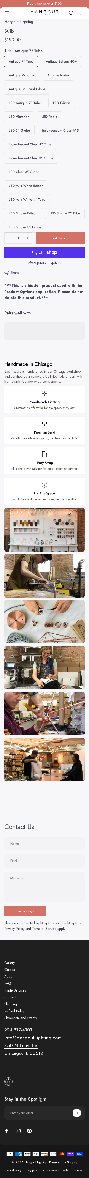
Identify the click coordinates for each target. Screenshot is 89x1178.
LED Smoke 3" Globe (25, 227)
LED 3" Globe (19, 130)
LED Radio (49, 116)
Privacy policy (31, 1170)
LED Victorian (19, 116)
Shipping (10, 1004)
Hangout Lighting (18, 22)
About (8, 977)
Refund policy (13, 1170)
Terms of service (50, 1170)
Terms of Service (44, 928)
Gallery (9, 963)
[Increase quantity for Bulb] (27, 238)
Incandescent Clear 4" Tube (30, 144)
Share (14, 272)
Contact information (72, 1170)
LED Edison (61, 102)
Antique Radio (58, 75)
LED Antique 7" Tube (25, 102)
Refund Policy (14, 1011)
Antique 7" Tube (21, 61)
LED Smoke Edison (23, 213)
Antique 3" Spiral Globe (27, 89)
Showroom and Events (20, 1018)
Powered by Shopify (63, 1162)
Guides (9, 970)
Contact (10, 997)
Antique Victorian (22, 75)
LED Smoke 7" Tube (64, 213)
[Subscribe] (77, 1113)
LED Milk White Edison (26, 185)
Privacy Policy (14, 928)
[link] (21, 1045)
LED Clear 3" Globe (24, 171)
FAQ (7, 983)
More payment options (44, 262)
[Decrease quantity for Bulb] (9, 238)
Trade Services (15, 990)
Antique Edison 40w (61, 61)
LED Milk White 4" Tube (27, 199)
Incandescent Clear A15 (60, 130)
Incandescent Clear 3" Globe (31, 158)
